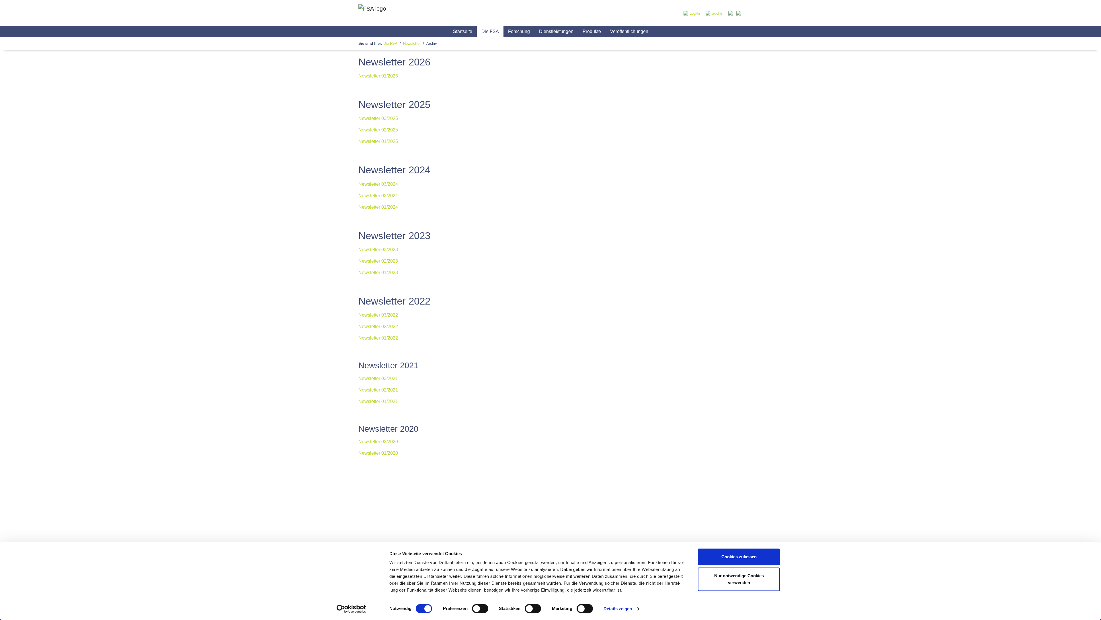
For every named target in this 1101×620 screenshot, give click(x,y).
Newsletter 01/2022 (378, 338)
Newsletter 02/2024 (378, 195)
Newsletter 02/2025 (378, 129)
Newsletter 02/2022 (378, 326)
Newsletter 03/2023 (378, 249)
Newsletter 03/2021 (378, 378)
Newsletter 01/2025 (378, 141)
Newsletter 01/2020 (378, 453)
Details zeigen (618, 608)
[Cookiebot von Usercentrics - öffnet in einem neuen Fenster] (351, 608)
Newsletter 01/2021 (378, 401)
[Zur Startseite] (372, 13)
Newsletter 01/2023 (378, 272)
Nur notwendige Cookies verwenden (739, 579)
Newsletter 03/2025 (378, 118)
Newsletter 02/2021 (378, 390)
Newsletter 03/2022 (378, 315)
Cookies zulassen (739, 556)
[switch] (480, 608)
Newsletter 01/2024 (378, 207)
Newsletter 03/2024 (378, 184)
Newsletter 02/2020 (378, 441)
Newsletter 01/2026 (378, 75)
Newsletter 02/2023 (378, 261)
